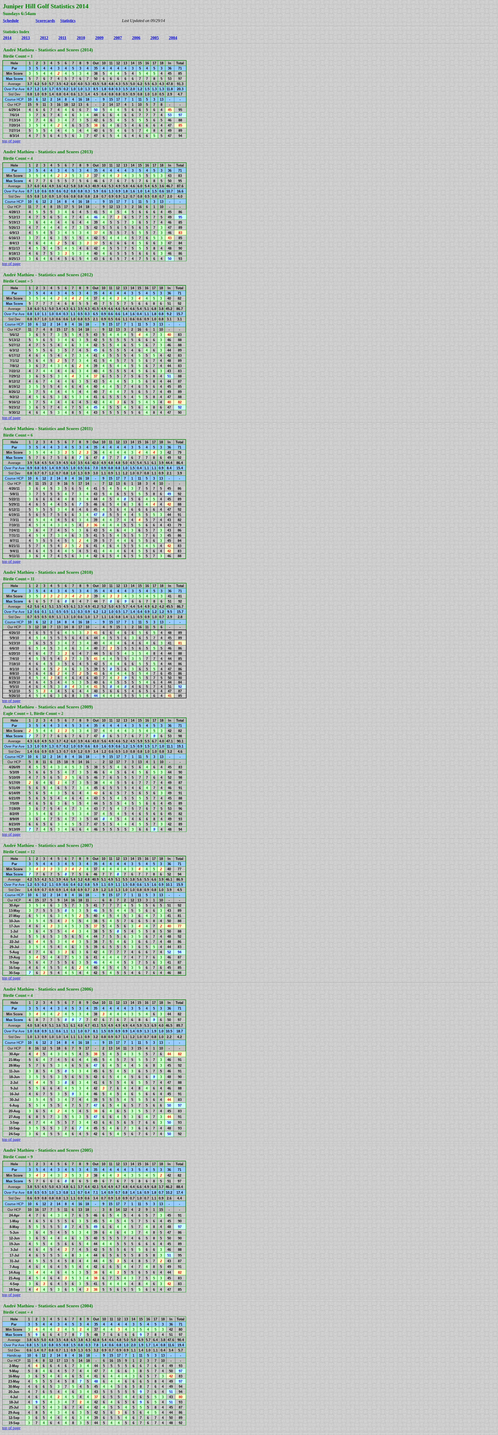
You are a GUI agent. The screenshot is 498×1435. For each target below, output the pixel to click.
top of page (11, 141)
